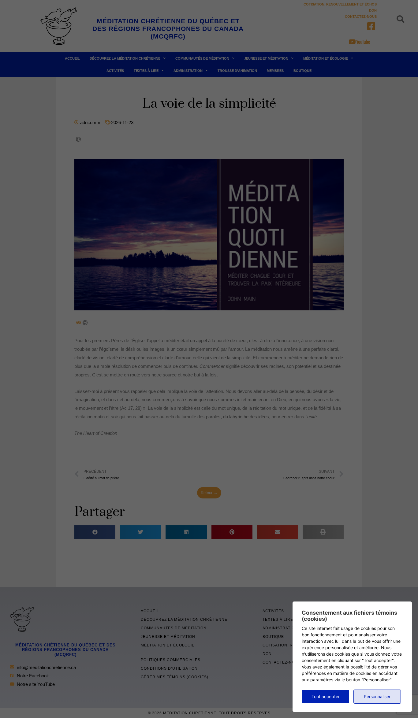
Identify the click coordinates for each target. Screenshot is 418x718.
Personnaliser (377, 696)
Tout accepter (326, 696)
